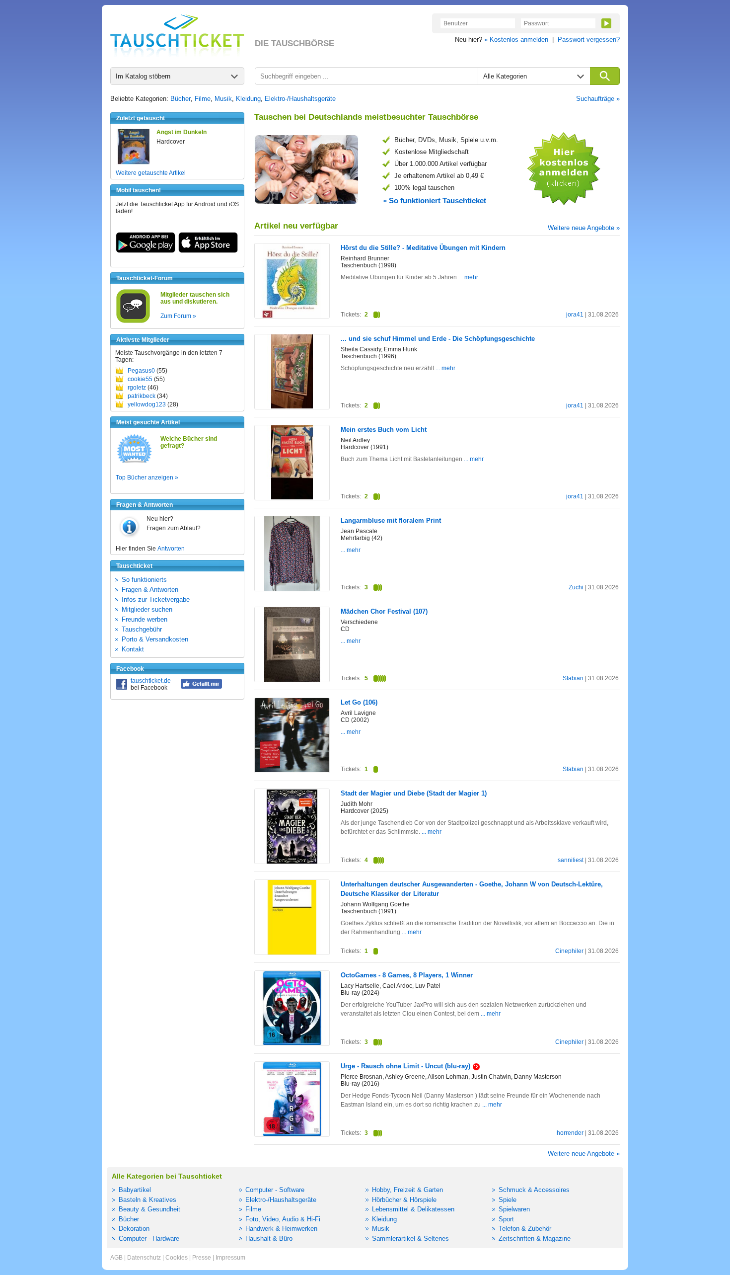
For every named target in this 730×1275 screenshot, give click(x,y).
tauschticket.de (151, 680)
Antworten (171, 548)
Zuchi (576, 587)
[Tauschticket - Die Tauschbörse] (177, 35)
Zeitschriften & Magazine (535, 1238)
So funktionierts (144, 579)
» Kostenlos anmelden (516, 39)
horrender (570, 1132)
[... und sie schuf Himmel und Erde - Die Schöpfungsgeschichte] (292, 406)
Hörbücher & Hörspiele (404, 1199)
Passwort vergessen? (589, 39)
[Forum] (133, 321)
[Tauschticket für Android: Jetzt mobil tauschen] (145, 250)
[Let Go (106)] (292, 770)
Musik (223, 98)
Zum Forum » (178, 316)
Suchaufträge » (598, 98)
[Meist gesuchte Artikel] (134, 462)
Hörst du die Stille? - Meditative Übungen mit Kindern (423, 247)
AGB (116, 1257)
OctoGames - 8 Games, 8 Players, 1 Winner (407, 975)
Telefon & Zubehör (525, 1228)
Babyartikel (135, 1190)
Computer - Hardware (149, 1238)
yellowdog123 (147, 404)
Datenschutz (144, 1257)
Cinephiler (569, 951)
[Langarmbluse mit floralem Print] (292, 588)
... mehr (467, 277)
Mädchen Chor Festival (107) (384, 611)
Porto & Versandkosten (155, 639)
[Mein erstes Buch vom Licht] (292, 497)
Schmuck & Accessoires (534, 1190)
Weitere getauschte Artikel (151, 172)
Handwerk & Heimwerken (281, 1228)
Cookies (176, 1257)
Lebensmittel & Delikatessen (413, 1209)
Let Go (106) (359, 702)
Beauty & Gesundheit (149, 1209)
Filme (203, 98)
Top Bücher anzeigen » (147, 477)
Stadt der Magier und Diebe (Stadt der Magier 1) (414, 793)
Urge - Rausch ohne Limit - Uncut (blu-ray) (405, 1066)
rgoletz (137, 387)
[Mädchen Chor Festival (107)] (292, 679)
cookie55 (140, 379)
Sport (506, 1219)
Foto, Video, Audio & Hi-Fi (282, 1219)
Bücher (180, 98)
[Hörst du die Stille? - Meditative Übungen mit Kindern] (292, 316)
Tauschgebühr (142, 629)
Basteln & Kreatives (147, 1199)
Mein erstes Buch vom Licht (384, 429)
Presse (201, 1257)
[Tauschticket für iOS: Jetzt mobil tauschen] (208, 250)
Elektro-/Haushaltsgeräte (300, 98)
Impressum (230, 1257)
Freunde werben (144, 619)
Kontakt (133, 649)
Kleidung (248, 98)
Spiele (507, 1199)
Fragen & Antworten (150, 589)
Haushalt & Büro (268, 1238)
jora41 (575, 314)
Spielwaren (514, 1209)
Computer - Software (274, 1190)
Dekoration (134, 1228)
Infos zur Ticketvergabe (156, 599)
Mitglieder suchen (147, 609)
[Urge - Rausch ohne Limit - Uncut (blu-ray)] (292, 1133)
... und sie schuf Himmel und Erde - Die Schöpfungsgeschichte (438, 338)
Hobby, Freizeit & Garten (407, 1190)
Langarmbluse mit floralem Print (391, 520)
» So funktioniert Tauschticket (434, 200)
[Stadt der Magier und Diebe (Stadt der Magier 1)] (292, 862)
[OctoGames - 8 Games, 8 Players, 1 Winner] (292, 1042)
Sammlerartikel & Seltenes (410, 1238)
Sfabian (573, 678)
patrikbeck (141, 396)
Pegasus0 (141, 370)
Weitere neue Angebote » (584, 228)
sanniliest (571, 860)
